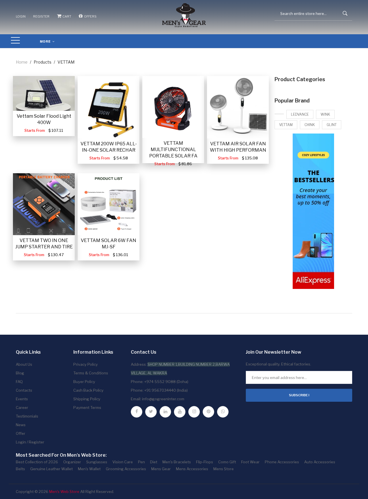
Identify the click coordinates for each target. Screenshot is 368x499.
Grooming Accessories (126, 468)
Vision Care (122, 462)
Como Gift (227, 462)
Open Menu (15, 40)
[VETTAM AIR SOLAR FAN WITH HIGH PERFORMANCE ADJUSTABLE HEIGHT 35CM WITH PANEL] (238, 107)
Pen (141, 462)
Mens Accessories (192, 468)
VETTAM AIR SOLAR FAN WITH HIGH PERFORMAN (238, 147)
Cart (66, 16)
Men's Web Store (64, 491)
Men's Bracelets (176, 462)
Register (41, 16)
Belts (20, 468)
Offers (90, 16)
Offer (20, 433)
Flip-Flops (204, 462)
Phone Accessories (282, 462)
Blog (20, 373)
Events (22, 399)
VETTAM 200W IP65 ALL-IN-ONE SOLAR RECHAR (108, 147)
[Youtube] (179, 412)
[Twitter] (151, 412)
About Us (24, 364)
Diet (153, 462)
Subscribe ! (299, 395)
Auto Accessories (319, 462)
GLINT (332, 125)
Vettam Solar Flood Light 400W (44, 119)
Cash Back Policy (88, 390)
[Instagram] (194, 412)
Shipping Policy (86, 399)
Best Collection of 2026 (37, 462)
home (22, 62)
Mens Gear (161, 468)
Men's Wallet (89, 468)
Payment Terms (87, 407)
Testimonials (27, 416)
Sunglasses (96, 462)
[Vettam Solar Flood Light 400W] (44, 93)
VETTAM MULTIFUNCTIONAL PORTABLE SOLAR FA (173, 149)
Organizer (72, 462)
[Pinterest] (208, 412)
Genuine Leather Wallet (51, 468)
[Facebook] (136, 412)
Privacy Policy (85, 364)
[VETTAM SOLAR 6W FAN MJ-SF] (108, 204)
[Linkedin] (165, 412)
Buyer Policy (84, 381)
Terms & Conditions (90, 373)
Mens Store (223, 468)
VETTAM (286, 125)
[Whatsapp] (223, 412)
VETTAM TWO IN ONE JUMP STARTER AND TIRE (44, 244)
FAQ (19, 381)
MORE (46, 41)
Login (21, 16)
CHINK (309, 125)
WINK (325, 114)
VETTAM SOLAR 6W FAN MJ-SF (108, 244)
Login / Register (30, 442)
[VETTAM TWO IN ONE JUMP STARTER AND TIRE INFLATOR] (44, 204)
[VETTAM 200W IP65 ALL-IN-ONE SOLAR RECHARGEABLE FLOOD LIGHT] (108, 107)
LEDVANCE (300, 114)
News (21, 424)
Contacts (24, 390)
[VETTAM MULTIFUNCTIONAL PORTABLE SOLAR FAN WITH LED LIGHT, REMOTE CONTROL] (173, 107)
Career (22, 407)
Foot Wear (250, 462)
